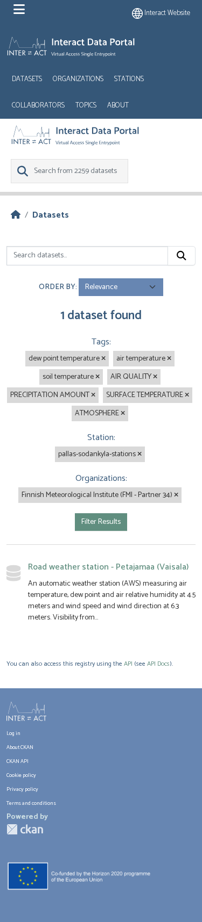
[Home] (15, 215)
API (128, 664)
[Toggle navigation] (19, 9)
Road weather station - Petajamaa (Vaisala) (108, 567)
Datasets (27, 79)
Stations (129, 79)
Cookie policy (21, 775)
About (118, 105)
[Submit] (182, 255)
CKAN (24, 829)
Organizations (78, 79)
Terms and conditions (31, 803)
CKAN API (17, 761)
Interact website (166, 13)
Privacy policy (22, 789)
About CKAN (19, 747)
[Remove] (103, 359)
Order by (57, 287)
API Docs (158, 664)
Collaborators (38, 105)
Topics (85, 105)
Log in (13, 733)
